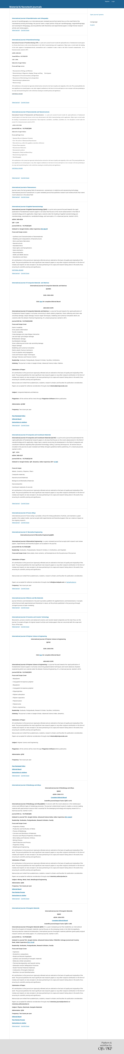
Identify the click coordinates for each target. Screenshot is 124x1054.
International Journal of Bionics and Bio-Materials (27, 598)
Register (107, 1)
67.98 (55, 462)
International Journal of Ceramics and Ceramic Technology (30, 617)
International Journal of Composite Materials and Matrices (30, 283)
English (92, 25)
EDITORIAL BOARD (17, 270)
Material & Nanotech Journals (25, 6)
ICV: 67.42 (31, 942)
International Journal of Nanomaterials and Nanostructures (30, 112)
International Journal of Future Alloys (24, 513)
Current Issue (25, 30)
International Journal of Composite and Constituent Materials (31, 435)
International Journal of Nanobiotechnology (26, 40)
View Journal (16, 30)
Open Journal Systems (97, 14)
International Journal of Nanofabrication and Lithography (30, 18)
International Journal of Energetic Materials (25, 908)
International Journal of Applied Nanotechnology (27, 206)
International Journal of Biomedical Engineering (27, 532)
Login (113, 1)
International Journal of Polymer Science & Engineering (29, 636)
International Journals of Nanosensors (24, 187)
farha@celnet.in (71, 582)
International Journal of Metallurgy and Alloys (26, 785)
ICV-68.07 (44, 229)
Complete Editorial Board (59, 797)
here (41, 301)
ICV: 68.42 (68, 817)
